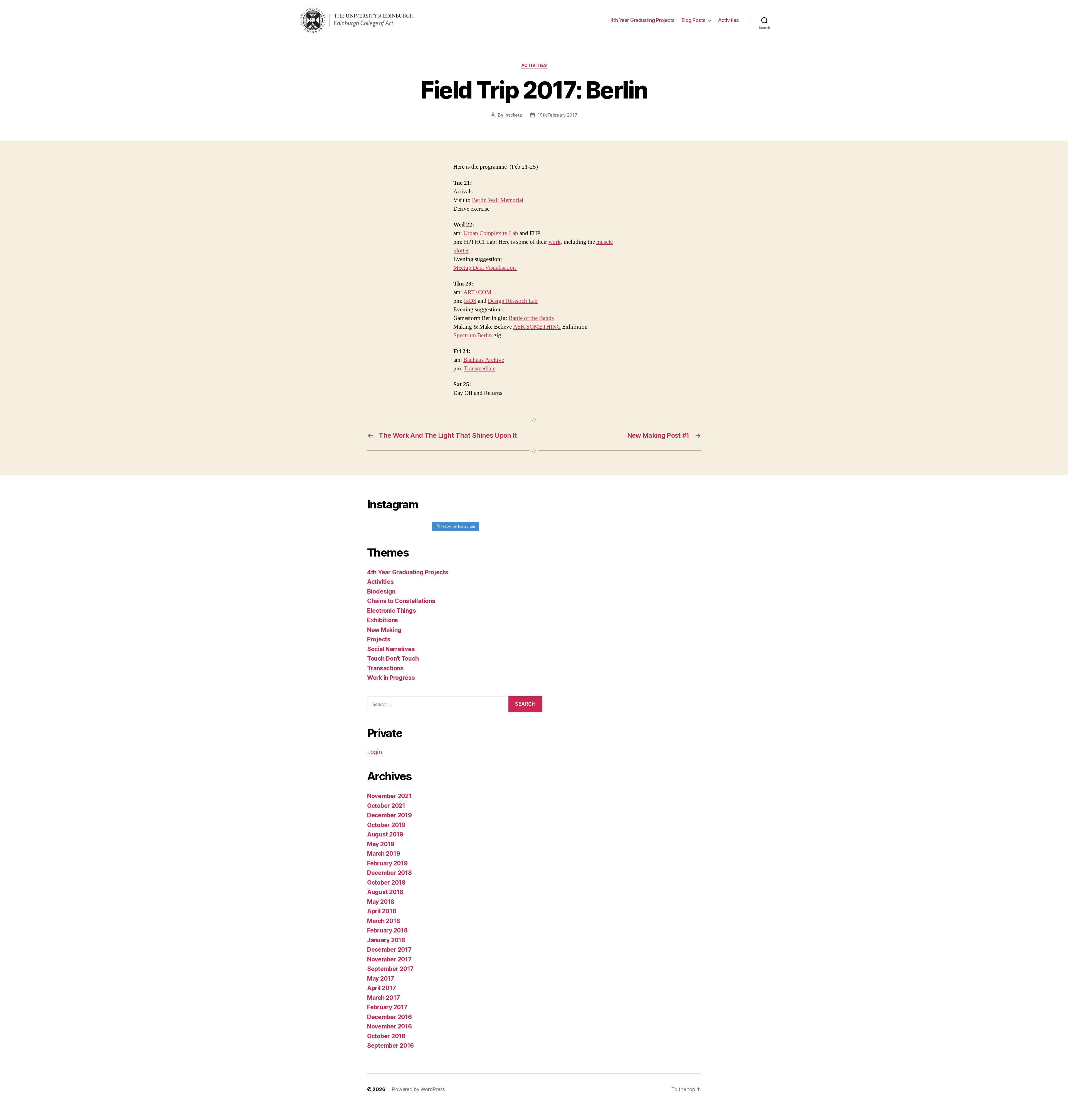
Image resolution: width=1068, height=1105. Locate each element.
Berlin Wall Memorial (497, 200)
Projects (378, 639)
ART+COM (477, 292)
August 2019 (385, 834)
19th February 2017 (557, 115)
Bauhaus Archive (483, 360)
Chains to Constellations (401, 600)
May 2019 (380, 844)
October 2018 (386, 882)
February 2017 (387, 1007)
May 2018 (380, 901)
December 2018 (389, 872)
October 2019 (386, 824)
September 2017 (390, 968)
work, (555, 242)
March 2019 (383, 853)
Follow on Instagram (458, 526)
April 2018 (381, 911)
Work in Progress (391, 677)
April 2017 (381, 988)
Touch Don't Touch (393, 658)
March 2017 (383, 997)
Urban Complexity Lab (490, 233)
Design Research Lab (513, 301)
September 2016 (390, 1045)
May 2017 (380, 978)
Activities (728, 20)
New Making (384, 629)
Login (374, 752)
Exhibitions (382, 620)
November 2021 (389, 796)
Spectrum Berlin (472, 335)
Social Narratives (391, 649)
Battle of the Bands (531, 318)
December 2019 (389, 815)
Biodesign (381, 591)
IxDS (470, 301)
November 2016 (389, 1026)
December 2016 (389, 1016)
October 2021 (386, 805)
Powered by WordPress (418, 1089)
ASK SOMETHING (537, 327)
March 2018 (383, 920)
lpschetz (513, 115)
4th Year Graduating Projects (642, 20)
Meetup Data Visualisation (485, 268)
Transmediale (479, 368)
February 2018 (387, 930)
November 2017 (389, 959)
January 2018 (386, 940)
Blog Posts (694, 20)
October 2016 (386, 1036)
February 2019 (387, 863)
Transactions (385, 668)
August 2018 (385, 892)
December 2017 (389, 949)
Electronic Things (391, 610)
